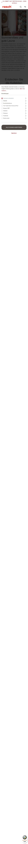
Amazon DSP (6, 108)
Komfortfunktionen (7, 103)
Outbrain (5, 110)
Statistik (5, 100)
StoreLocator (6, 118)
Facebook (5, 115)
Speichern (14, 133)
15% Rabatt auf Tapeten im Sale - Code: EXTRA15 (14, 2)
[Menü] (25, 6)
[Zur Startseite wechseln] (7, 7)
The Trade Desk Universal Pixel (10, 105)
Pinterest (5, 113)
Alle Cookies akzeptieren (14, 127)
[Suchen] (20, 6)
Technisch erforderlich (8, 98)
